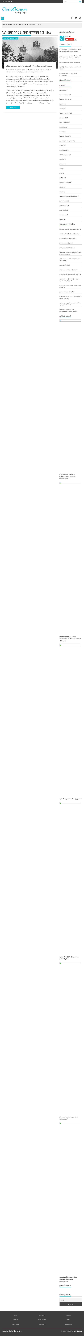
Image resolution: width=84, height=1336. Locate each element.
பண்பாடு (62, 131)
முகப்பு (15, 1315)
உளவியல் (62, 187)
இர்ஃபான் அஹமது (30, 72)
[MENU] (2, 18)
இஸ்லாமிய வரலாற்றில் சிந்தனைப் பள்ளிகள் (69, 229)
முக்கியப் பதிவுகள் (13, 38)
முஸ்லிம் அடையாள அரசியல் (66, 141)
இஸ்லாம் (61, 219)
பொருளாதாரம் (63, 215)
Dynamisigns (78, 1331)
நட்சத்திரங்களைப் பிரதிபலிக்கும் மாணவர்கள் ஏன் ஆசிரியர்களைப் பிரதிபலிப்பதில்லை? (68, 476)
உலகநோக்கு (62, 90)
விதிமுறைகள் (68, 1324)
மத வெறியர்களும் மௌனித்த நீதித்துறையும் (70, 62)
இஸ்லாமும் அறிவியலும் (65, 182)
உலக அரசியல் (63, 118)
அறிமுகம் (5, 1)
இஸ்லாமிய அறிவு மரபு (65, 99)
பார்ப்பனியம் (62, 127)
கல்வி (61, 168)
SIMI (30, 69)
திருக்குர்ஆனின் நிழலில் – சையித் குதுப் (69, 274)
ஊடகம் (61, 191)
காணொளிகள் (15, 1324)
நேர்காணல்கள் (42, 1324)
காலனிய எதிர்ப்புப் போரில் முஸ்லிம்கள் (68, 233)
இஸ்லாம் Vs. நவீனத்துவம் (65, 243)
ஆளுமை (62, 104)
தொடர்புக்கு (11, 1)
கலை (61, 173)
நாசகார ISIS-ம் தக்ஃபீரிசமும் (66, 292)
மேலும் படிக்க (13, 107)
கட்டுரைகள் (5, 38)
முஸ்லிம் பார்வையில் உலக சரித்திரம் (68, 269)
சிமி (36, 72)
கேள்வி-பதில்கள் (42, 1319)
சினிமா (61, 145)
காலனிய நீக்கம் (63, 150)
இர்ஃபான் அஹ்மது (21, 69)
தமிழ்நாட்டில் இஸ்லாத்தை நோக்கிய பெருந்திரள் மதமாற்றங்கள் (68, 1279)
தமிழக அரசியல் (63, 201)
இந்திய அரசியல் (63, 122)
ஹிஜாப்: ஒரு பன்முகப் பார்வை (66, 247)
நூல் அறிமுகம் (42, 1315)
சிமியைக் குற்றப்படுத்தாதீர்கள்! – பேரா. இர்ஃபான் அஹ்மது (29, 65)
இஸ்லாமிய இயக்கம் (64, 136)
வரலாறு (61, 108)
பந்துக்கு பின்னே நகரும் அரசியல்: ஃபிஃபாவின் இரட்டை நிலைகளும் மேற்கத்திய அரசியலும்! (70, 638)
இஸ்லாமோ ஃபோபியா (64, 113)
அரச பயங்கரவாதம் (14, 72)
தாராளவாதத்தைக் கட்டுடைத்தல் (67, 238)
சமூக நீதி (62, 159)
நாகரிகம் (62, 164)
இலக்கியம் (62, 178)
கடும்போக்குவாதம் (64, 154)
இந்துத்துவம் (22, 72)
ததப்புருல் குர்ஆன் (64, 265)
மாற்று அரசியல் (63, 210)
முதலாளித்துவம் (63, 205)
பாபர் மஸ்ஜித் (40, 72)
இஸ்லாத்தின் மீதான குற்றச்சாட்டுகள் (68, 196)
